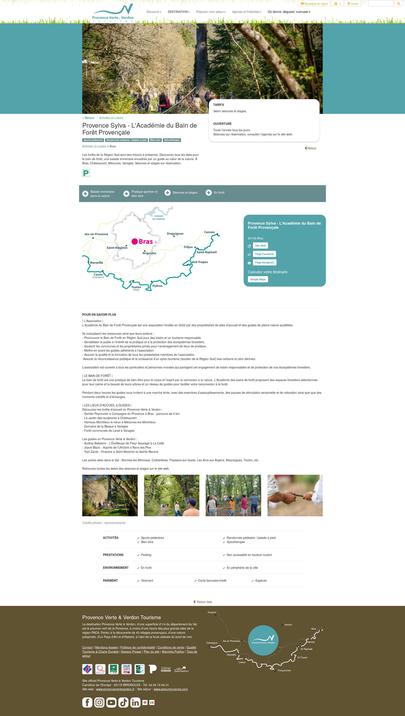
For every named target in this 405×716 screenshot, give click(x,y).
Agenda (245, 11)
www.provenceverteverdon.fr (115, 689)
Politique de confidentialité (137, 647)
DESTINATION (178, 11)
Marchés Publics (173, 651)
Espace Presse (131, 651)
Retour (311, 148)
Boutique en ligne (316, 3)
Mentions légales (106, 647)
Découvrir (153, 11)
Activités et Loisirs (111, 118)
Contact (87, 647)
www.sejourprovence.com (171, 689)
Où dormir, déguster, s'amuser (288, 11)
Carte (354, 3)
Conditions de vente (171, 647)
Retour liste (204, 602)
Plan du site (151, 651)
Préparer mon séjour (210, 11)
